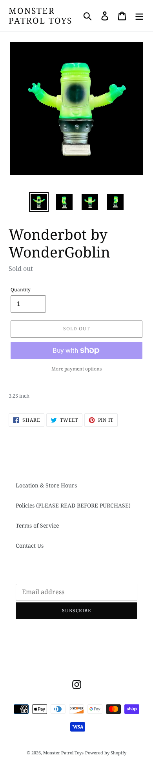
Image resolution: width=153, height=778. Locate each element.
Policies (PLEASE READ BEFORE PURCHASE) (73, 505)
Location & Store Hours (46, 485)
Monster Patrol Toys (40, 16)
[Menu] (139, 15)
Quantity (21, 289)
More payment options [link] (76, 368)
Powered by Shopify (105, 753)
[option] (39, 202)
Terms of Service (37, 525)
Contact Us (30, 545)
